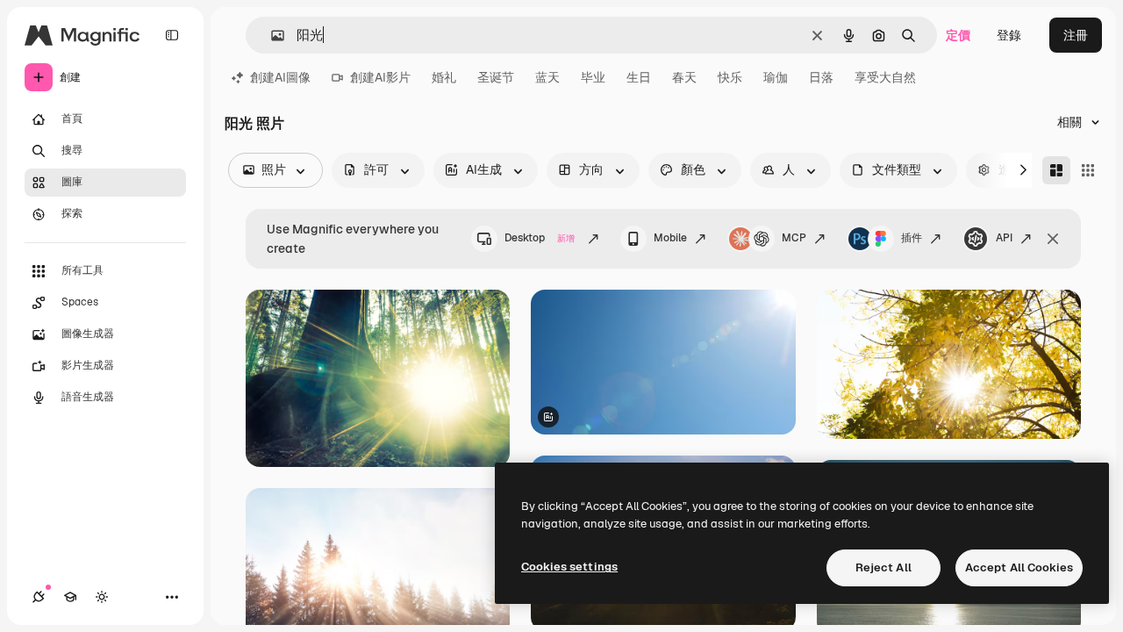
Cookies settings (569, 566)
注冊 (1075, 35)
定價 (958, 35)
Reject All (883, 567)
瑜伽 (775, 77)
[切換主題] (102, 597)
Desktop (539, 238)
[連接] (39, 597)
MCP (794, 238)
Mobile (670, 238)
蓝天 (547, 77)
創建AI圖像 (280, 77)
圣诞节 (495, 77)
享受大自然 (885, 77)
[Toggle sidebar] (172, 35)
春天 (684, 77)
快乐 (730, 77)
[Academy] (70, 597)
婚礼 (444, 77)
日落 (821, 77)
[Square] (1088, 170)
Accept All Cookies (1019, 567)
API (1004, 238)
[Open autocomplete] (271, 35)
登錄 (1009, 35)
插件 (911, 238)
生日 (638, 77)
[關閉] (1053, 239)
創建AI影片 (380, 77)
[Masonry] (1056, 170)
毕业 (593, 77)
